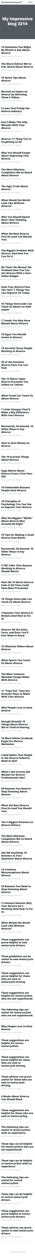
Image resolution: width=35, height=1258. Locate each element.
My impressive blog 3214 (11, 2)
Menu (30, 2)
